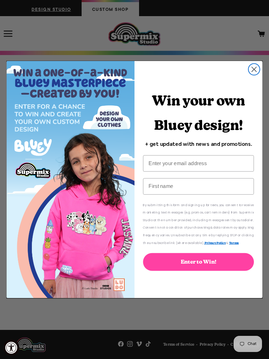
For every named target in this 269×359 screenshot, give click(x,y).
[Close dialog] (254, 69)
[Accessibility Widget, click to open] (11, 347)
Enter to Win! (198, 262)
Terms (234, 242)
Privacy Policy (215, 242)
